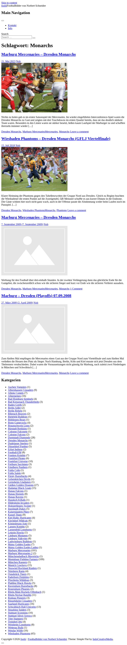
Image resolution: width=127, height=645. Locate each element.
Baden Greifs (15, 404)
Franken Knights (16, 455)
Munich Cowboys (17, 565)
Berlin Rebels (15, 410)
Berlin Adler (14, 407)
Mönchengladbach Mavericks (23, 556)
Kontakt (12, 25)
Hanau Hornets (16, 494)
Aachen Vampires (17, 387)
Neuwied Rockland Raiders (22, 568)
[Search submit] (34, 37)
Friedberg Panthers (18, 467)
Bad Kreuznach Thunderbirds (23, 401)
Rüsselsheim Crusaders (20, 600)
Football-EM (14, 452)
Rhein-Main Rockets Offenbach (24, 592)
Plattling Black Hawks (19, 583)
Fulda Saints (14, 473)
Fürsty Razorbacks (17, 476)
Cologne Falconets (17, 431)
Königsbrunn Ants (17, 523)
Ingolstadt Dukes (17, 508)
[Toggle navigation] (2, 20)
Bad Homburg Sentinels (20, 398)
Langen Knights (16, 526)
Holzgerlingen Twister (19, 505)
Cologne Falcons (17, 434)
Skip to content (9, 2)
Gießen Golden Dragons (21, 485)
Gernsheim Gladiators (19, 482)
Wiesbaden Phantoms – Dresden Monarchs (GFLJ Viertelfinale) (55, 138)
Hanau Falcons (16, 491)
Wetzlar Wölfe (15, 630)
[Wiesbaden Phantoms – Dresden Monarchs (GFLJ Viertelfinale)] (34, 190)
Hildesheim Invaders (18, 502)
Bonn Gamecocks (17, 422)
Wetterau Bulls (15, 627)
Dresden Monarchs (11, 131)
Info (10, 28)
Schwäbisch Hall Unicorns (22, 606)
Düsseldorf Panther (18, 446)
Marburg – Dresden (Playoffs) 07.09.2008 (36, 296)
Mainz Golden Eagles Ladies (23, 547)
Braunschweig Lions (19, 425)
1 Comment (76, 288)
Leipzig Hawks (16, 532)
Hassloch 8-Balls (17, 499)
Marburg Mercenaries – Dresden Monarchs (38, 54)
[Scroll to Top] (2, 643)
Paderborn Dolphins (18, 577)
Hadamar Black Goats (19, 488)
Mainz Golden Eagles (19, 544)
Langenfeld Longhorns (20, 529)
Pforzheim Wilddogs (18, 580)
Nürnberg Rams (16, 571)
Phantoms (62, 210)
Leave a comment (79, 131)
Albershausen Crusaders (20, 390)
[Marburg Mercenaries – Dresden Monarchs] (34, 111)
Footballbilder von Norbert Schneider (47, 639)
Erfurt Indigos (15, 449)
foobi (4, 5)
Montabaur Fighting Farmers (23, 559)
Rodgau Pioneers (17, 597)
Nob (18, 61)
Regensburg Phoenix (19, 589)
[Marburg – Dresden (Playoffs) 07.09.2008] (34, 352)
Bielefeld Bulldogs (17, 416)
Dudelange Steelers (18, 443)
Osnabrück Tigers (17, 574)
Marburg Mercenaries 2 (20, 553)
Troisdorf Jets (15, 621)
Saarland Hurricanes (18, 603)
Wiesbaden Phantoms (33, 210)
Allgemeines (14, 396)
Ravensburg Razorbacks (20, 586)
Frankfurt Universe (18, 461)
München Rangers (17, 562)
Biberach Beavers (17, 413)
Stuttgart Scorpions (18, 612)
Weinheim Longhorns (19, 624)
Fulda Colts (14, 470)
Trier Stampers (15, 618)
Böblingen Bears (16, 419)
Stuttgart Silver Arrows (20, 615)
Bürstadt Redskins (17, 428)
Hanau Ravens (15, 497)
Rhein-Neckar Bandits (19, 595)
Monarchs (64, 131)
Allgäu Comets (16, 393)
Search (4, 34)
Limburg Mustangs (18, 535)
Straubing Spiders (17, 609)
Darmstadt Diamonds (19, 437)
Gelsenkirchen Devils (19, 479)
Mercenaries (51, 131)
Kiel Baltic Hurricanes (19, 517)
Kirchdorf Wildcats (18, 520)
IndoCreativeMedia (103, 639)
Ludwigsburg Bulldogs (20, 541)
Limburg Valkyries (17, 538)
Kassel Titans (15, 514)
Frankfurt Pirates (16, 458)
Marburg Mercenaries (33, 131)
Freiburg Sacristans (18, 464)
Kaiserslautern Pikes (18, 511)
